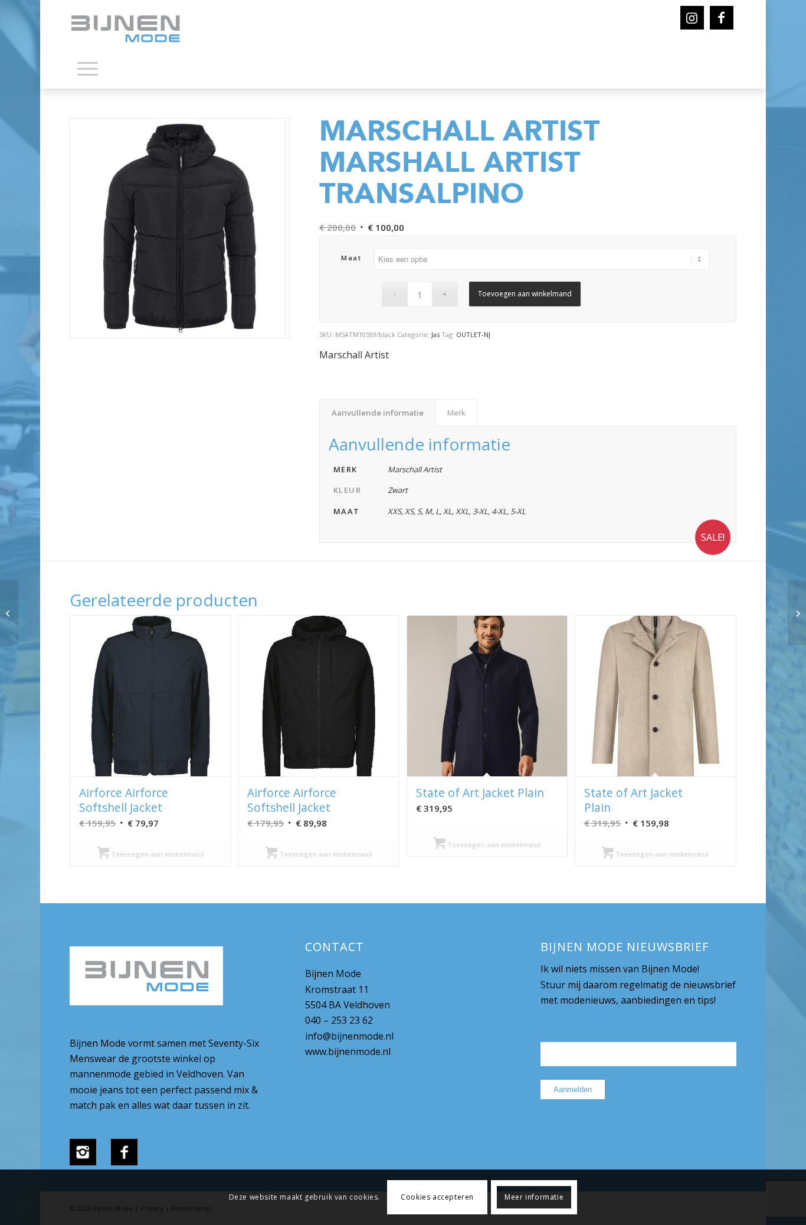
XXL (462, 511)
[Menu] (88, 68)
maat (351, 257)
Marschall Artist (354, 354)
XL (447, 511)
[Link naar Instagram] (692, 18)
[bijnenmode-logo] (134, 29)
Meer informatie (533, 1197)
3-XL (480, 511)
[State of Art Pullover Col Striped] (797, 612)
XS (409, 511)
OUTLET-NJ (473, 334)
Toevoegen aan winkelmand (525, 294)
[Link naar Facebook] (721, 18)
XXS (394, 511)
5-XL (518, 511)
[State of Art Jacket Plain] (9, 612)
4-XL (499, 511)
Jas (435, 334)
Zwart (398, 490)
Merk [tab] (456, 412)
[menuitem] (88, 71)
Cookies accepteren (437, 1197)
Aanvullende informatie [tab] (378, 412)
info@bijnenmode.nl (349, 1036)
